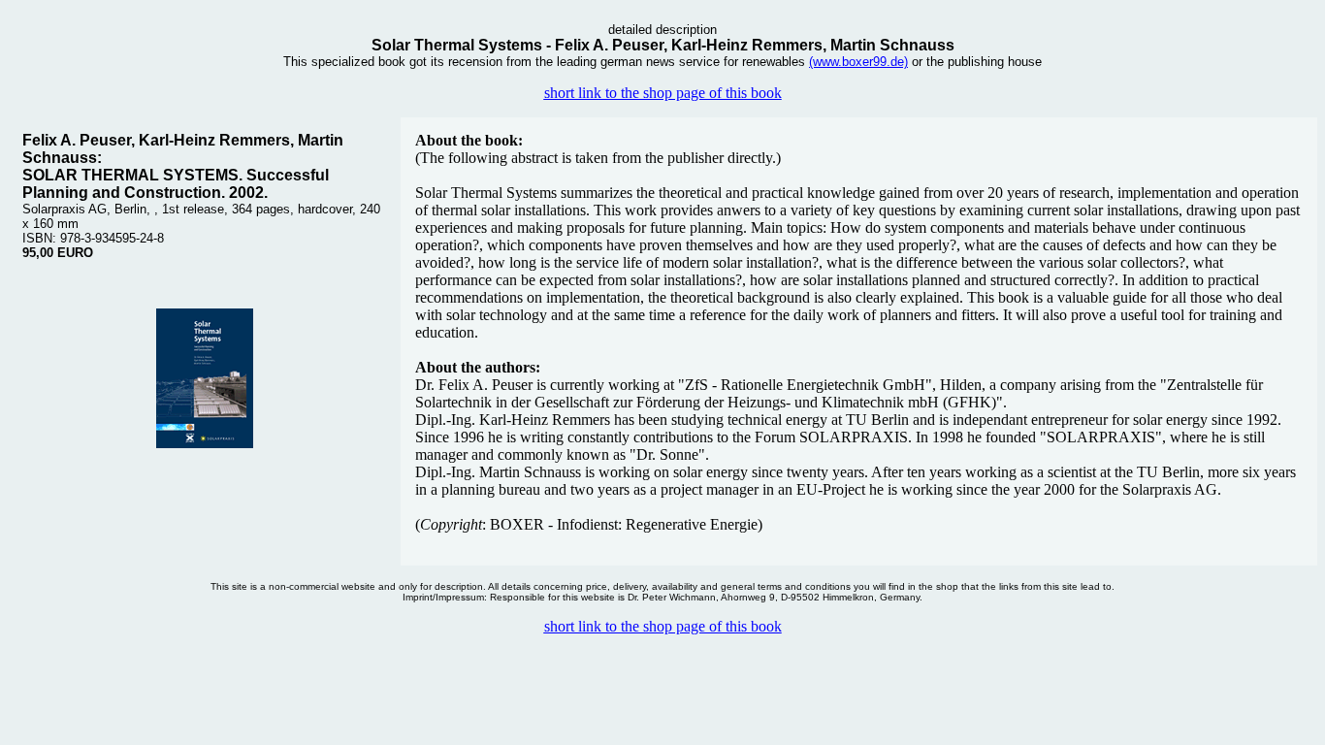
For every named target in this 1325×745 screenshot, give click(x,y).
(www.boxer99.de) (858, 61)
